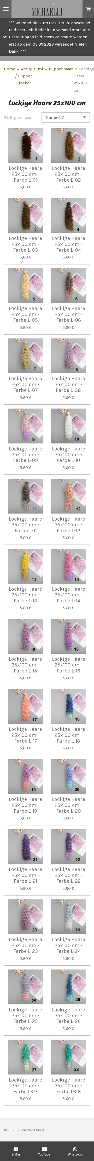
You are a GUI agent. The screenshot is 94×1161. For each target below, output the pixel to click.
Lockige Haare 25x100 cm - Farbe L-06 (68, 314)
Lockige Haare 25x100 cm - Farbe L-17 (25, 735)
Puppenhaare (61, 68)
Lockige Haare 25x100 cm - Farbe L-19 (25, 805)
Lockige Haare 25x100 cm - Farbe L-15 (25, 665)
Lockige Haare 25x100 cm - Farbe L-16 (68, 665)
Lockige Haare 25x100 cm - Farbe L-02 (68, 174)
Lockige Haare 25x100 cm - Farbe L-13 (25, 595)
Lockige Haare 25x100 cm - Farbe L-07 (25, 384)
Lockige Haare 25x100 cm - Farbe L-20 (68, 805)
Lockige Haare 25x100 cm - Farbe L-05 (25, 314)
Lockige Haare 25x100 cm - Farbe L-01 (25, 174)
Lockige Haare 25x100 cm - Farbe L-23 (25, 945)
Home (9, 68)
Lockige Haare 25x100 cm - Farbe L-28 (68, 1086)
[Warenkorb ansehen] (88, 9)
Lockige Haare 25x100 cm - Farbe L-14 (68, 595)
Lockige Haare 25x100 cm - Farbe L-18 (68, 735)
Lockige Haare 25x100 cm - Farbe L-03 (25, 244)
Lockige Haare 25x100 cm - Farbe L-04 (68, 244)
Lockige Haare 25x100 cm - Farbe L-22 (68, 875)
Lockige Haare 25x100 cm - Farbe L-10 (68, 455)
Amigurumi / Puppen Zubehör (29, 75)
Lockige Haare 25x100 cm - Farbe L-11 (25, 525)
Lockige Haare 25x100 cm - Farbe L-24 (68, 945)
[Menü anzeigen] (5, 9)
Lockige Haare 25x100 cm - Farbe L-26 (68, 1015)
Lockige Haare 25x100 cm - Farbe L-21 (25, 875)
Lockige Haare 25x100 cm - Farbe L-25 (25, 1015)
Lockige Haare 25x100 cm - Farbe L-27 (25, 1086)
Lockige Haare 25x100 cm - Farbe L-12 (68, 525)
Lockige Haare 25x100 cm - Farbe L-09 (25, 455)
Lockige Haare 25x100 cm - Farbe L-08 (68, 384)
